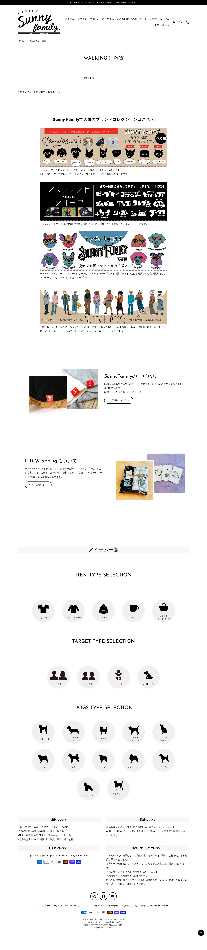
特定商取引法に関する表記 (133, 905)
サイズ (110, 18)
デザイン (82, 18)
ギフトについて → (38, 484)
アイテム (70, 18)
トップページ (45, 905)
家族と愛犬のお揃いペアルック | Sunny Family (107, 919)
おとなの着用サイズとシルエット (140, 871)
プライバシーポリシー (158, 905)
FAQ (167, 18)
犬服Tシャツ (97, 18)
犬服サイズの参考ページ (135, 875)
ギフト (143, 18)
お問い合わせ (162, 25)
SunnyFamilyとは (127, 18)
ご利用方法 (156, 18)
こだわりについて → (118, 400)
